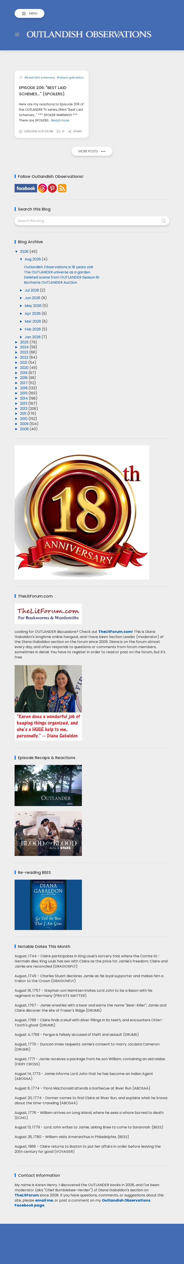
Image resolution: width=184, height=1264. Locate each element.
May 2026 (33, 305)
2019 (24, 372)
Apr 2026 (33, 313)
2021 (24, 362)
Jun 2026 (33, 297)
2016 (24, 388)
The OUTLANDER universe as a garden (57, 272)
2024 (25, 347)
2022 (24, 357)
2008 (25, 429)
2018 (24, 377)
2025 (24, 342)
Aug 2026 (33, 259)
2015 (24, 393)
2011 (23, 413)
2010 (24, 418)
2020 (24, 367)
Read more (60, 120)
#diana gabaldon (70, 77)
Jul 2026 (32, 290)
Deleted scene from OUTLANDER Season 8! (61, 277)
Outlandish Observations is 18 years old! (58, 267)
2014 (24, 398)
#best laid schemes (39, 77)
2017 (24, 382)
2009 (24, 423)
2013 (24, 403)
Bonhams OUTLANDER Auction (50, 282)
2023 (24, 352)
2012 (24, 408)
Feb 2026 (33, 329)
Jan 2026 (33, 337)
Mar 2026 (33, 321)
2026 (24, 251)
